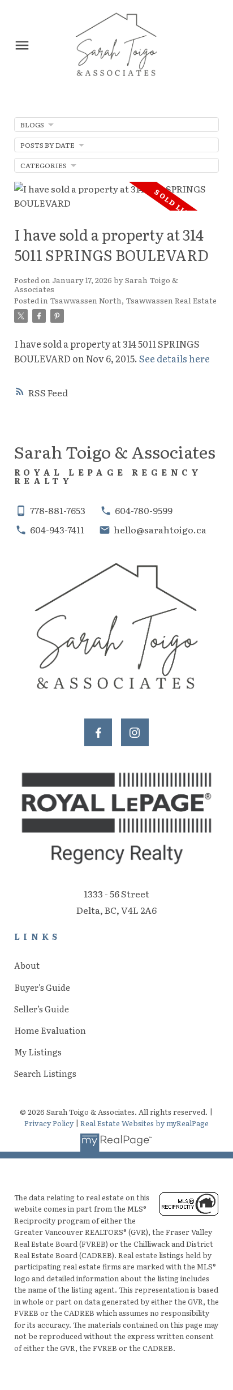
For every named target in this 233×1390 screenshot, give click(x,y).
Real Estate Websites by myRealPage (144, 1123)
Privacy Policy (49, 1123)
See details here (174, 358)
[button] (98, 732)
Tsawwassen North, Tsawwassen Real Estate (133, 300)
